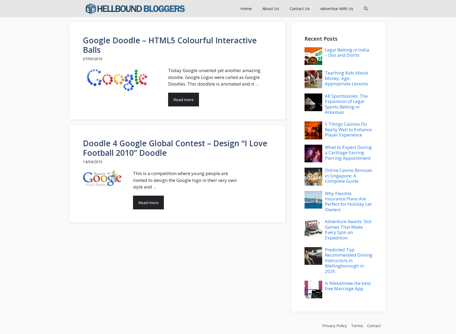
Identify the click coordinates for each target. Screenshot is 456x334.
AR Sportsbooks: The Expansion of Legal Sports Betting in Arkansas (346, 104)
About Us (270, 8)
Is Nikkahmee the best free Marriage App (348, 285)
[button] (366, 8)
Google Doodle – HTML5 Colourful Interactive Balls (170, 45)
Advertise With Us (336, 8)
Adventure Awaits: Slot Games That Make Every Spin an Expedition (348, 229)
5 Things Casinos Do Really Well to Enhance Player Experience (348, 129)
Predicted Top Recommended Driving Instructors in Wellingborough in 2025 (348, 260)
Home (246, 8)
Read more (183, 99)
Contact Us (300, 8)
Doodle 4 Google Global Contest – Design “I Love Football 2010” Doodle (175, 148)
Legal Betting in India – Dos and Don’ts (347, 52)
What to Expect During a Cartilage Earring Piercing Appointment (348, 152)
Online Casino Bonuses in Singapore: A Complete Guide (348, 175)
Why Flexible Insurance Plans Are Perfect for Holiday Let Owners (348, 201)
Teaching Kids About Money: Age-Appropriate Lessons (346, 78)
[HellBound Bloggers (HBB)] (135, 8)
